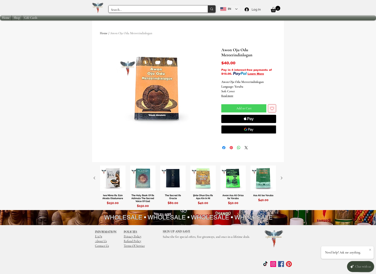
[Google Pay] (248, 129)
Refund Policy (132, 241)
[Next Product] (281, 178)
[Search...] (211, 9)
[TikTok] (265, 264)
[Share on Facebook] (223, 147)
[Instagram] (273, 264)
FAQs (98, 236)
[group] (188, 187)
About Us (101, 241)
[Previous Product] (94, 178)
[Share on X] (246, 147)
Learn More (256, 73)
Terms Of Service (134, 246)
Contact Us (102, 246)
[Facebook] (281, 264)
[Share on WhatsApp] (238, 147)
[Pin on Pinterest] (231, 147)
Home (104, 33)
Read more (227, 95)
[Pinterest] (289, 264)
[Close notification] (370, 250)
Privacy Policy (132, 236)
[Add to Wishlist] (272, 108)
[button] (275, 9)
